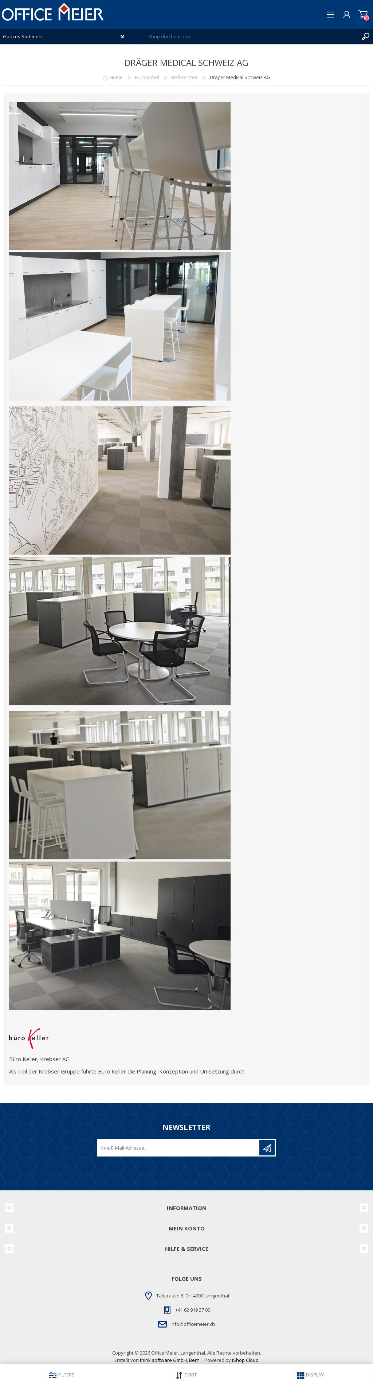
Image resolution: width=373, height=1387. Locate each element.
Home (116, 77)
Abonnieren (267, 1147)
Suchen (365, 36)
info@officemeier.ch (192, 1324)
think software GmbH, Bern (170, 1360)
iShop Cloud (245, 1360)
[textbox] (248, 36)
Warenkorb (363, 15)
